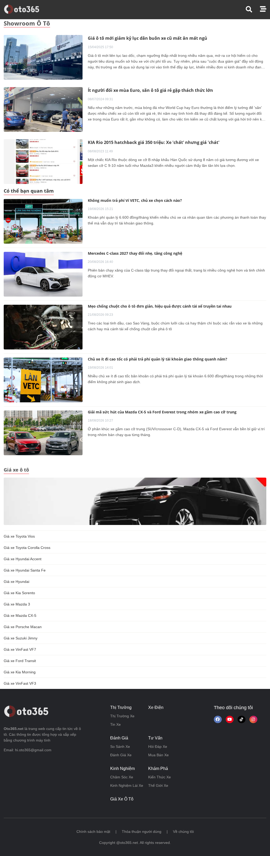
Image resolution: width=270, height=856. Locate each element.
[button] (253, 9)
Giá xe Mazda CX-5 (20, 615)
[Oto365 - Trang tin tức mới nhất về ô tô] (25, 9)
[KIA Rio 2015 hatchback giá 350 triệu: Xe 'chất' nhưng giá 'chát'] (43, 161)
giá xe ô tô (121, 799)
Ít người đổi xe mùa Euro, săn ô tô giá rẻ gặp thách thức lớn (150, 90)
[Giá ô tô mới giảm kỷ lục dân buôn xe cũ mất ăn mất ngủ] (43, 57)
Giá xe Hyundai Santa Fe (25, 570)
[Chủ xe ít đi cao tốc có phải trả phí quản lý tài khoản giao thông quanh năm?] (43, 380)
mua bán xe (158, 755)
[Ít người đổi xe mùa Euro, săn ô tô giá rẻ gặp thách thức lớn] (43, 109)
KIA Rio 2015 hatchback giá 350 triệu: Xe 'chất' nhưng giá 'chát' (153, 142)
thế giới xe (158, 785)
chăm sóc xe (121, 777)
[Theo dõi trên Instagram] (253, 719)
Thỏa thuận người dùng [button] (141, 831)
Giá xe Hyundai (16, 581)
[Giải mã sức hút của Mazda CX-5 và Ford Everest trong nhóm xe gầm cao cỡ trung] (43, 433)
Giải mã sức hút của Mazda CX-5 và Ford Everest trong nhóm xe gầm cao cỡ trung (162, 411)
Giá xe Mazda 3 (17, 604)
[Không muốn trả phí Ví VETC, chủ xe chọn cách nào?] (43, 221)
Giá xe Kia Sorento (19, 593)
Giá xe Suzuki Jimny (20, 638)
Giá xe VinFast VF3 (20, 683)
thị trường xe (122, 716)
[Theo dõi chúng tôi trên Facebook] (218, 719)
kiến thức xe (159, 777)
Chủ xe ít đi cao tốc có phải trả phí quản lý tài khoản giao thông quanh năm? (157, 359)
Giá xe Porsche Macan (23, 627)
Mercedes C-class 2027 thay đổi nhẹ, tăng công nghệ (135, 253)
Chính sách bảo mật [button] (93, 831)
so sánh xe (120, 746)
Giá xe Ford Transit (20, 661)
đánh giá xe (121, 755)
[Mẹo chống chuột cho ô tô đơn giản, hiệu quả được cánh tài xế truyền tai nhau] (43, 327)
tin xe (115, 724)
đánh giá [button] (119, 738)
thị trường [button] (121, 707)
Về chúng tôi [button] (183, 831)
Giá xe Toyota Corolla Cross (27, 547)
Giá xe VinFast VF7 (20, 649)
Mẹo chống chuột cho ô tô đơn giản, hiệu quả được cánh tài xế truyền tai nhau (160, 306)
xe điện (155, 707)
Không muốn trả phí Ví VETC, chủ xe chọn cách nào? (135, 200)
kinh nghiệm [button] (122, 768)
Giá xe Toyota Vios (19, 536)
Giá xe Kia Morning (20, 672)
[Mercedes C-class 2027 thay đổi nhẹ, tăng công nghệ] (43, 274)
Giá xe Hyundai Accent (22, 559)
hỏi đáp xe (157, 746)
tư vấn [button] (155, 738)
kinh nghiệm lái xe (126, 785)
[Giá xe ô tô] (135, 501)
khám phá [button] (158, 768)
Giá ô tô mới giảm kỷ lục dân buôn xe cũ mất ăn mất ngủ (147, 38)
